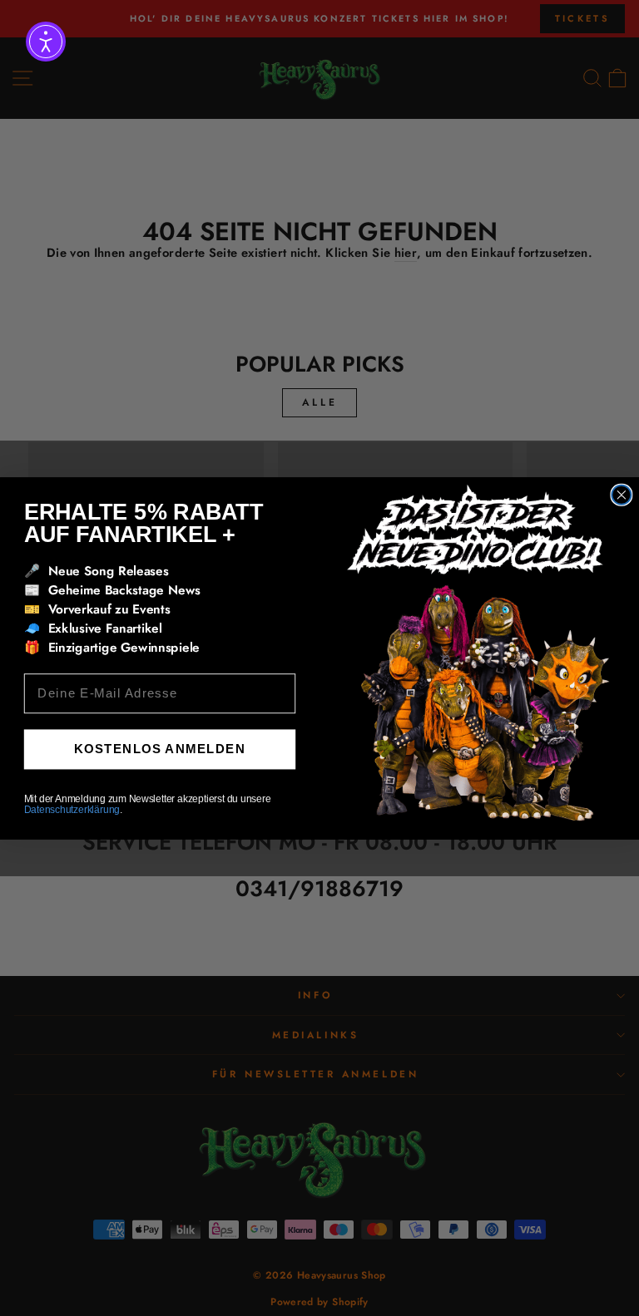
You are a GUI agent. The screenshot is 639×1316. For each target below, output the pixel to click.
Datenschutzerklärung (72, 809)
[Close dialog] (621, 494)
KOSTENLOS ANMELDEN (159, 748)
